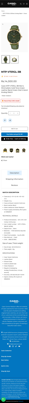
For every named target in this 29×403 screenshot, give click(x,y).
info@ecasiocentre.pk (13, 396)
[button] (2, 4)
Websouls (20, 401)
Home (3, 11)
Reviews (14, 185)
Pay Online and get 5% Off (14, 134)
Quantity (4, 113)
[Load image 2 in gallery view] (14, 59)
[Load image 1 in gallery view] (6, 59)
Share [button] (5, 160)
